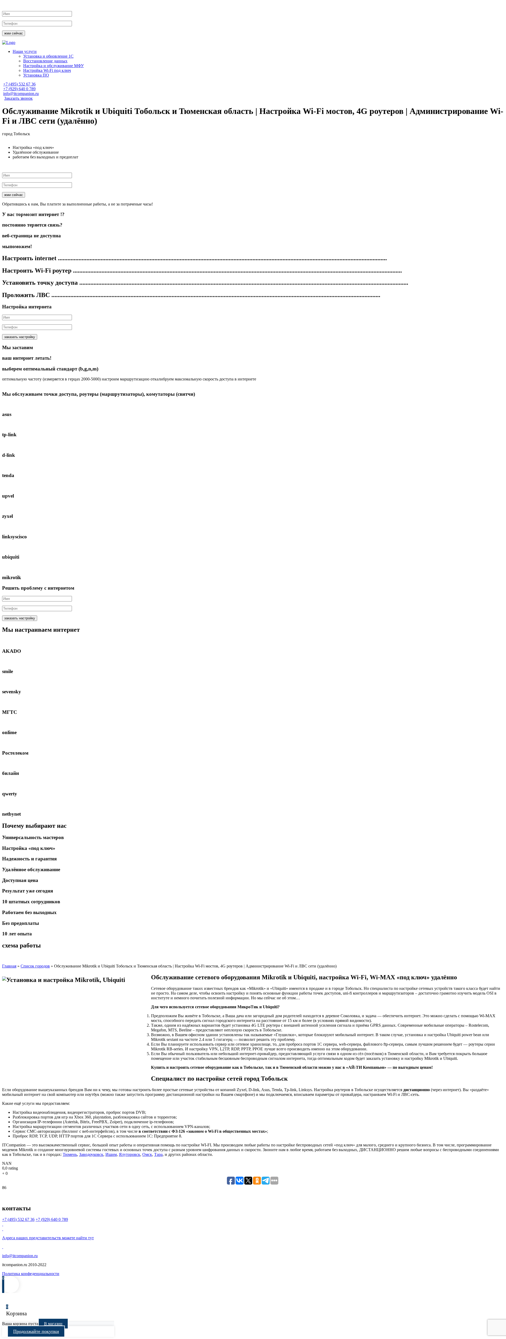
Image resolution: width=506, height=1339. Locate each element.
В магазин (53, 1323)
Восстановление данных (45, 61)
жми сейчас (13, 33)
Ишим (111, 1154)
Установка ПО (36, 75)
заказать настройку (19, 337)
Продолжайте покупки (36, 1331)
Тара (158, 1154)
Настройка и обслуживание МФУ (53, 65)
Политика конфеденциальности (30, 1273)
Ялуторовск (129, 1154)
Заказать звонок (18, 98)
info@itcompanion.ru (21, 93)
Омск (147, 1154)
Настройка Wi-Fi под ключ (47, 70)
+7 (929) (19, 89)
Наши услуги (25, 51)
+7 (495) (19, 84)
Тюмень (70, 1154)
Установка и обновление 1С (48, 56)
